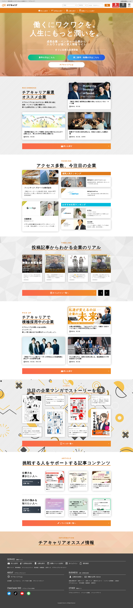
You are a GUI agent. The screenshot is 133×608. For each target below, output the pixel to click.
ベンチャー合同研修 (108, 580)
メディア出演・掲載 (27, 580)
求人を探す (68, 146)
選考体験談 (18, 567)
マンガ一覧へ (68, 444)
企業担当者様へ (126, 1)
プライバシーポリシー (38, 580)
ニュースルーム (17, 580)
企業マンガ (48, 567)
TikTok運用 (81, 583)
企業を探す (41, 563)
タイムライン (73, 563)
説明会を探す (28, 563)
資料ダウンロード (98, 580)
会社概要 (9, 580)
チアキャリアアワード (74, 592)
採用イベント (81, 580)
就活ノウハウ (10, 567)
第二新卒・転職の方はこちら (86, 57)
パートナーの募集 (85, 592)
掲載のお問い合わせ (94, 577)
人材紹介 (117, 580)
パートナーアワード (96, 592)
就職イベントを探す (56, 563)
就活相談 (36, 567)
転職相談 (42, 567)
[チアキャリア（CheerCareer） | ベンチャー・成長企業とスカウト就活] (9, 5)
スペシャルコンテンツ (27, 567)
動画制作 (88, 583)
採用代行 (93, 583)
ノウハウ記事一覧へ (68, 523)
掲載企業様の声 (72, 580)
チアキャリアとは (66, 65)
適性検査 (86, 563)
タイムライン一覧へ (61, 293)
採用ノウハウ (89, 580)
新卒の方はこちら (47, 57)
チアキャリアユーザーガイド (59, 567)
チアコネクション (73, 583)
